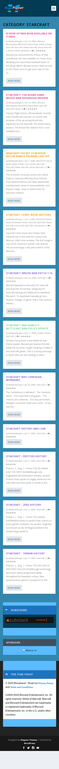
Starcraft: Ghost (36, 47)
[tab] (29, 610)
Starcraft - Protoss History (26, 456)
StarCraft (10, 47)
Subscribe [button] (19, 610)
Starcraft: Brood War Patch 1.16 (29, 273)
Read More (14, 80)
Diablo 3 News (45, 44)
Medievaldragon (16, 41)
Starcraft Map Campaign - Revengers (24, 378)
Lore (27, 164)
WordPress (29, 743)
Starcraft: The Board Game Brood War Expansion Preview (27, 96)
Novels (33, 164)
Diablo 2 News (44, 333)
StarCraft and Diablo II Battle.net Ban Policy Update (27, 327)
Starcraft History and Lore (26, 428)
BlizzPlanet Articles (20, 222)
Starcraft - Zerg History (23, 504)
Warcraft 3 (39, 167)
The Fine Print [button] (22, 674)
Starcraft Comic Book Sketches (28, 214)
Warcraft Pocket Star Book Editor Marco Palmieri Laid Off (27, 155)
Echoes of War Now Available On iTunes (29, 35)
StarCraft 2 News (22, 47)
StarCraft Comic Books (34, 225)
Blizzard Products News (28, 44)
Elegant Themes (29, 740)
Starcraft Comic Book (15, 225)
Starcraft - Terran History (25, 553)
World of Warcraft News (18, 50)
